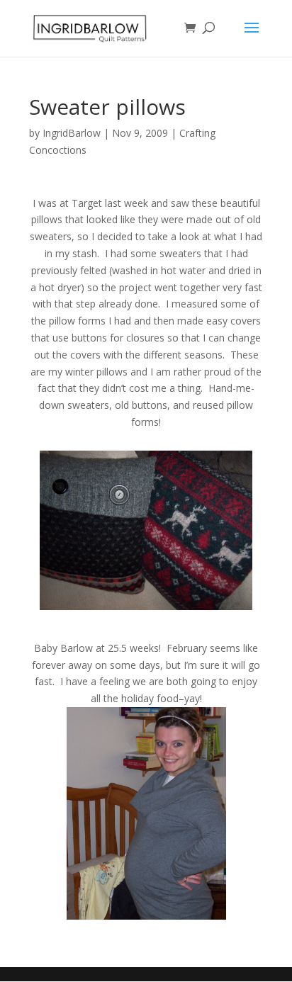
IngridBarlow (72, 133)
